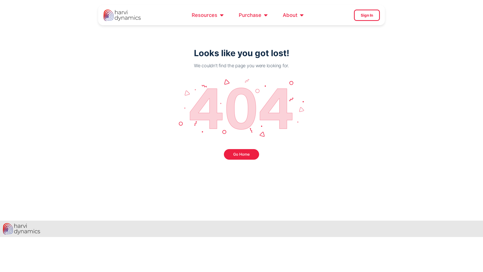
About (290, 15)
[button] (207, 15)
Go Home (241, 154)
